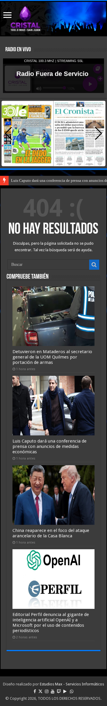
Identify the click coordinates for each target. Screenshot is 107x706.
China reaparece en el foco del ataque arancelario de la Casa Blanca (50, 533)
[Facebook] (35, 691)
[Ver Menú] (7, 16)
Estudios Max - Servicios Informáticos (72, 684)
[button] (99, 133)
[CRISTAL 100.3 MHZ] (53, 18)
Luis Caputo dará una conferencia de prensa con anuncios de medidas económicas (49, 446)
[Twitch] (59, 691)
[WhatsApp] (71, 691)
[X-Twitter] (40, 691)
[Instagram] (46, 691)
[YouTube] (52, 691)
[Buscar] (94, 265)
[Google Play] (65, 691)
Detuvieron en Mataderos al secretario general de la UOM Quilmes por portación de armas (52, 357)
